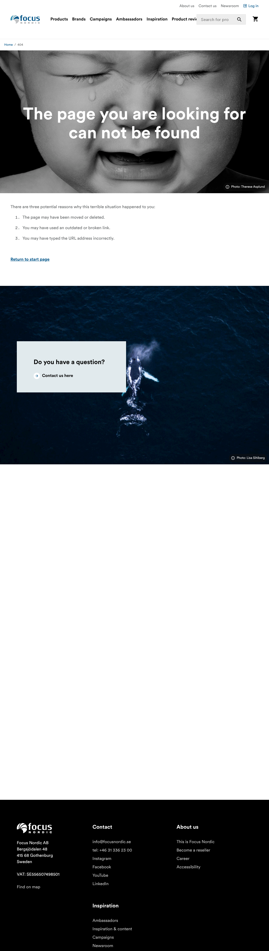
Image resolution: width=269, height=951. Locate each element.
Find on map (28, 887)
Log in (253, 5)
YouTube (100, 875)
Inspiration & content (112, 929)
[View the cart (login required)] (255, 19)
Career (183, 858)
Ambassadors (129, 19)
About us (186, 5)
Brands (79, 19)
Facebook (101, 867)
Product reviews (187, 19)
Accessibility (188, 867)
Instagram (101, 858)
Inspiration (157, 19)
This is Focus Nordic (196, 841)
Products (59, 19)
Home (8, 45)
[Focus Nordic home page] (25, 19)
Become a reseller (193, 850)
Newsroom (230, 5)
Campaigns (101, 19)
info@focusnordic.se (111, 841)
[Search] (239, 19)
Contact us (208, 5)
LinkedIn (100, 883)
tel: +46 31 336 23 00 (112, 850)
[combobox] (221, 19)
